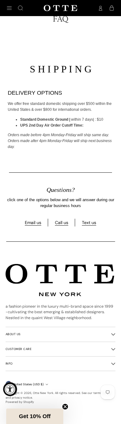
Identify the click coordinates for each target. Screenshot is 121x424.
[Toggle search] (20, 8)
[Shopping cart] (112, 8)
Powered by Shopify (20, 402)
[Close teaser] (65, 407)
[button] (34, 416)
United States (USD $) (28, 384)
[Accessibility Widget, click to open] (10, 389)
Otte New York (43, 393)
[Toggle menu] (9, 8)
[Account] (100, 8)
